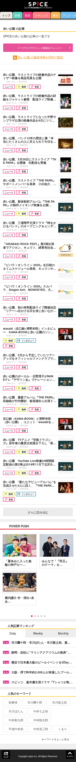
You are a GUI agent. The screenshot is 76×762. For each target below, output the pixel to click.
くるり (62, 729)
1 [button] (32, 616)
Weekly (38, 633)
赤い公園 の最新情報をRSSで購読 (40, 57)
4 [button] (41, 616)
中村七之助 (40, 711)
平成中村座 (16, 729)
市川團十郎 (34, 702)
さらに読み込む (38, 512)
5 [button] (44, 616)
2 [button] (35, 616)
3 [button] (38, 616)
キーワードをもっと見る (55, 739)
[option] (38, 571)
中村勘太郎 (40, 720)
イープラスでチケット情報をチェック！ (40, 48)
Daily (13, 633)
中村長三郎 (40, 729)
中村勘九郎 (16, 720)
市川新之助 (59, 702)
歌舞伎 (13, 702)
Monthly (63, 633)
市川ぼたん (16, 711)
